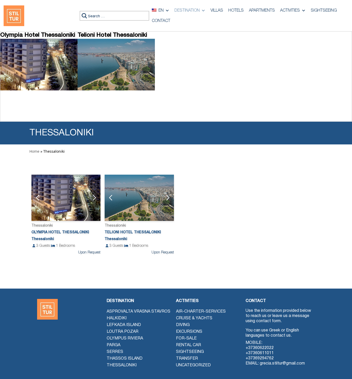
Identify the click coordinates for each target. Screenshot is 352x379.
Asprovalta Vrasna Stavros (138, 311)
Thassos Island (125, 358)
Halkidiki (117, 318)
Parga (113, 345)
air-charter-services (201, 311)
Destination (187, 10)
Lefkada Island (124, 325)
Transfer (187, 358)
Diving (183, 325)
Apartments (262, 10)
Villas (217, 10)
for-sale (186, 338)
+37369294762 (260, 358)
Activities (290, 10)
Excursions (189, 332)
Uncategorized (193, 365)
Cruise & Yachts (194, 318)
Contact (161, 21)
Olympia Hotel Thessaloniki (60, 232)
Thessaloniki (122, 365)
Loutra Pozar (122, 332)
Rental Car (188, 345)
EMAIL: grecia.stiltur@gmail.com (275, 363)
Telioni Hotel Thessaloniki (133, 232)
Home (34, 151)
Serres (115, 352)
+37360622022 (260, 348)
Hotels (236, 10)
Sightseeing (324, 10)
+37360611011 (260, 353)
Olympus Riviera (125, 338)
